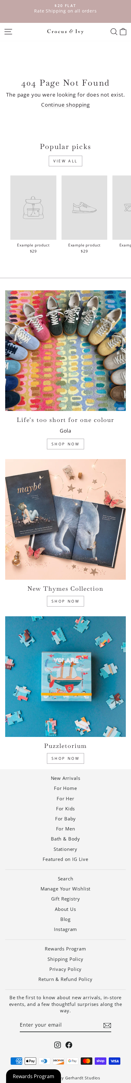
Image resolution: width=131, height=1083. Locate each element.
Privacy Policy (65, 969)
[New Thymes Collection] (65, 519)
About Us (65, 909)
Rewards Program (65, 949)
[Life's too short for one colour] (65, 350)
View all (65, 161)
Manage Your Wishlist (66, 889)
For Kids (65, 808)
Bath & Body (65, 839)
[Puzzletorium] (65, 676)
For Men (65, 829)
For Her (65, 798)
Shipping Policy (65, 959)
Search (65, 879)
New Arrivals (65, 778)
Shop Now (65, 444)
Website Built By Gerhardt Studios (65, 1078)
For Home (65, 788)
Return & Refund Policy (65, 979)
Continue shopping (65, 104)
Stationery (65, 849)
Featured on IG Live (65, 859)
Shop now (65, 758)
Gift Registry (65, 899)
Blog (65, 919)
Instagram (65, 929)
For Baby (65, 819)
